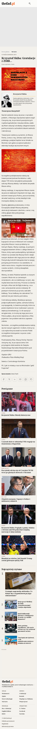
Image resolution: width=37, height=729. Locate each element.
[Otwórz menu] (33, 4)
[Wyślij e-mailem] (20, 379)
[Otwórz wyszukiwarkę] (29, 4)
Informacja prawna (8, 726)
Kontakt (21, 696)
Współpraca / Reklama (26, 699)
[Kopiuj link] (31, 379)
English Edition (6, 711)
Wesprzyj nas (23, 701)
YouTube (22, 714)
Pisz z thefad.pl (6, 708)
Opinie (4, 696)
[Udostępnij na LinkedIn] (15, 379)
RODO (3, 714)
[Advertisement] (18, 26)
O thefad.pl (22, 693)
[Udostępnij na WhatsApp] (26, 379)
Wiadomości (5, 693)
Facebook (22, 711)
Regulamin (5, 724)
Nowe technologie (7, 699)
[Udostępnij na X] (9, 379)
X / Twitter (22, 708)
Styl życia (4, 701)
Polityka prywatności (8, 721)
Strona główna (5, 52)
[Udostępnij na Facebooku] (4, 379)
